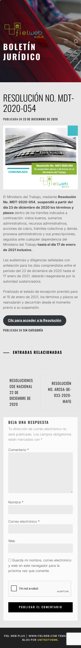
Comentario (18, 450)
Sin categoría (33, 330)
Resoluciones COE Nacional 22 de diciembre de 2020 (21, 392)
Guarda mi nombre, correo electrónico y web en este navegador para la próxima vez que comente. (39, 565)
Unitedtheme (47, 639)
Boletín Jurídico (22, 51)
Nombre (15, 502)
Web (11, 541)
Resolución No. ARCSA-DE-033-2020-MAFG (59, 392)
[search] (76, 41)
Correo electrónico (24, 521)
